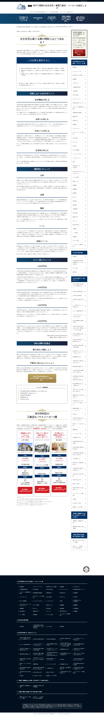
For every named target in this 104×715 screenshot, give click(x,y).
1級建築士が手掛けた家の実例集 (78, 527)
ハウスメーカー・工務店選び (78, 494)
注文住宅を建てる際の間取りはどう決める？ (78, 453)
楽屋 (74, 161)
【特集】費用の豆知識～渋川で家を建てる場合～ (79, 535)
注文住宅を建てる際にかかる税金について (78, 469)
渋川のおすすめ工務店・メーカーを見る (78, 52)
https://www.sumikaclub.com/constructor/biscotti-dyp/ (43, 501)
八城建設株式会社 (77, 87)
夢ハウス (75, 197)
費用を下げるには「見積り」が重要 (78, 541)
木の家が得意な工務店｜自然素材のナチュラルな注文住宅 (78, 262)
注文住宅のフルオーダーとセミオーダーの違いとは (78, 402)
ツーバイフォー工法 (77, 433)
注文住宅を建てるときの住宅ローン (78, 488)
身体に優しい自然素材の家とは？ (78, 463)
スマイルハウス (76, 128)
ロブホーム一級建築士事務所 (78, 107)
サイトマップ (83, 0)
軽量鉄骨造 (75, 429)
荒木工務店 (75, 213)
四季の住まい (76, 120)
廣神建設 (75, 236)
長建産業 (75, 124)
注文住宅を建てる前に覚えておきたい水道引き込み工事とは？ (78, 378)
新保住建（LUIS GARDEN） (76, 166)
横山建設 (75, 67)
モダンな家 (75, 268)
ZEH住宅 (75, 414)
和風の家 (75, 272)
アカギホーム (76, 83)
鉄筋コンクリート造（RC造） (78, 424)
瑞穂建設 (75, 185)
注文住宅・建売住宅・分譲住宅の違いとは (78, 340)
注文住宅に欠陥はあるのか (78, 300)
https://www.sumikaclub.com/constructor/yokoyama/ (38, 503)
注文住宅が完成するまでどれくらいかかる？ (78, 419)
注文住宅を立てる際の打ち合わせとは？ (78, 361)
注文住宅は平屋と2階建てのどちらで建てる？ (78, 371)
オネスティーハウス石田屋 (78, 133)
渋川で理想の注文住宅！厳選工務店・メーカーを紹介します (60, 6)
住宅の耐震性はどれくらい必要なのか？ (78, 384)
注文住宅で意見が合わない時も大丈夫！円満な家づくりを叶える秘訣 (78, 328)
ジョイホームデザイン (78, 154)
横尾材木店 (75, 116)
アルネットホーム (77, 99)
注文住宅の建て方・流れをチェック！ (28, 393)
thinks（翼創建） (76, 150)
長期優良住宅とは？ (77, 356)
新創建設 (75, 79)
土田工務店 (75, 91)
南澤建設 (75, 193)
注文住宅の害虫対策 (77, 295)
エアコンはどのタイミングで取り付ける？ (78, 315)
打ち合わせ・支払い (24, 399)
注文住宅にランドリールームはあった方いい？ (78, 352)
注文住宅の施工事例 (78, 252)
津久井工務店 (76, 95)
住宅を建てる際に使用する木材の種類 (78, 346)
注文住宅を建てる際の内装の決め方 (78, 448)
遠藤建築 (75, 189)
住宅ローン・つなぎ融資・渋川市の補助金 (78, 547)
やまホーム (75, 142)
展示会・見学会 (76, 483)
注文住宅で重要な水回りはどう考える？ (78, 334)
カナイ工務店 (76, 177)
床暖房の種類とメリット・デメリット (78, 409)
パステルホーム (76, 157)
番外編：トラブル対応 (78, 507)
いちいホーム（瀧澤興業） (78, 245)
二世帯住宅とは (76, 458)
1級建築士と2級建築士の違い (78, 521)
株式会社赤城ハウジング (78, 102)
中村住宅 (75, 146)
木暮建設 (75, 228)
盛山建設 (75, 205)
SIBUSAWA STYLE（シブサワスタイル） (78, 172)
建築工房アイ (76, 216)
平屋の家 (75, 256)
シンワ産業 (75, 232)
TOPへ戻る (86, 567)
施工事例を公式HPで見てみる (25, 490)
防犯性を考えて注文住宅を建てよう (78, 396)
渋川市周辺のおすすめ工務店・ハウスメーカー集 (79, 62)
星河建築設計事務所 (77, 112)
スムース (75, 220)
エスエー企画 (76, 240)
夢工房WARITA (76, 224)
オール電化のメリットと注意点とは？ (78, 306)
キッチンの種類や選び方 (78, 310)
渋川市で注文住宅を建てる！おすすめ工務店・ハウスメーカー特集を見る (41, 378)
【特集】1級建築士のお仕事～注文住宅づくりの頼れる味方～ (79, 515)
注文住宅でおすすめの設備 (78, 475)
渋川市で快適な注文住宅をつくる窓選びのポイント (78, 286)
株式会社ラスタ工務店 (78, 75)
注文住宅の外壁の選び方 (25, 395)
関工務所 (75, 201)
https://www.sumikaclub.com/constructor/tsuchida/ (39, 498)
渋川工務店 (75, 138)
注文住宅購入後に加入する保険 (78, 442)
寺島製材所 (75, 209)
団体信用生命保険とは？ (78, 366)
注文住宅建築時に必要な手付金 (78, 321)
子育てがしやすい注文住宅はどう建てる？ (78, 390)
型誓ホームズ (76, 181)
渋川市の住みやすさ (77, 479)
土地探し (75, 499)
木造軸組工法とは (24, 397)
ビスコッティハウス (77, 71)
